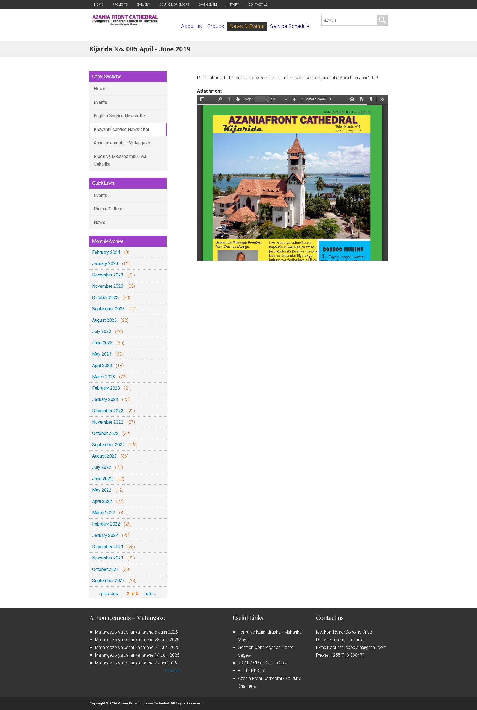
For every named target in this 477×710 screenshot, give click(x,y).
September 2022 (108, 444)
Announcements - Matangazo (122, 143)
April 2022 (102, 501)
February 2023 (106, 388)
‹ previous (108, 593)
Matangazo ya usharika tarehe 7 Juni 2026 (136, 663)
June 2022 (102, 478)
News (99, 88)
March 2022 (103, 512)
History (232, 4)
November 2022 (107, 422)
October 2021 (105, 569)
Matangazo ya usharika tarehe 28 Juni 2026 (137, 639)
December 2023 (107, 275)
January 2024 (105, 263)
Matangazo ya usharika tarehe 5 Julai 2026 (136, 632)
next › (150, 593)
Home (98, 4)
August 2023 (104, 320)
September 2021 (108, 580)
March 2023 (103, 376)
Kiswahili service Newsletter (121, 129)
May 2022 (102, 490)
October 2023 (105, 297)
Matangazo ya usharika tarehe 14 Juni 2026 (137, 655)
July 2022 (101, 467)
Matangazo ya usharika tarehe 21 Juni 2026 (137, 647)
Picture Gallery (108, 209)
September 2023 (108, 309)
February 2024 (106, 252)
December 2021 (107, 546)
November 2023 (107, 286)
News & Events (247, 26)
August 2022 (104, 456)
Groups (215, 26)
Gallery (143, 4)
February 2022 (106, 524)
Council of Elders (174, 4)
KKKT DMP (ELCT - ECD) (262, 663)
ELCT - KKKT (251, 670)
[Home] (125, 24)
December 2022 (107, 410)
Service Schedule (290, 26)
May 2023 (102, 354)
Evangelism (207, 4)
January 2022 (105, 535)
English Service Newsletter (120, 115)
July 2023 (101, 331)
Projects (120, 4)
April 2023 (102, 365)
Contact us (258, 4)
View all (172, 670)
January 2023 (105, 399)
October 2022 (105, 433)
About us (191, 26)
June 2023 (102, 342)
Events (100, 102)
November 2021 (107, 558)
